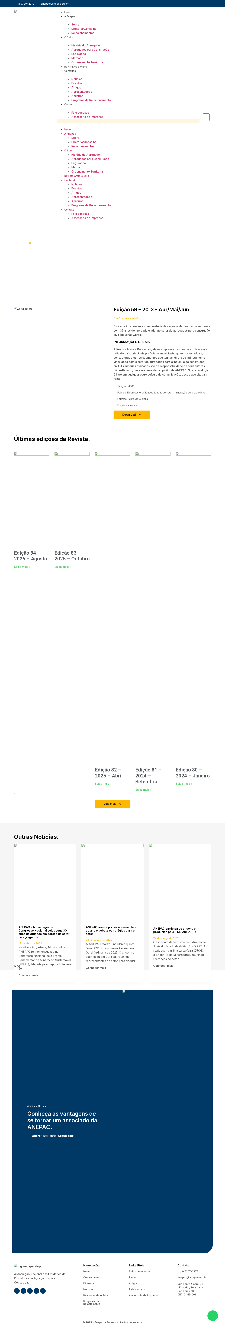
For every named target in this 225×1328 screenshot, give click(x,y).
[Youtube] (209, 3)
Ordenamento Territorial (87, 62)
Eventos (76, 83)
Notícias (76, 79)
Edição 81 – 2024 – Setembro (148, 775)
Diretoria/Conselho (84, 28)
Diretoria (88, 1283)
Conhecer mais (28, 975)
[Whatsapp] (195, 3)
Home (67, 12)
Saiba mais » (22, 566)
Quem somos (91, 1277)
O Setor (68, 37)
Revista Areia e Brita (76, 66)
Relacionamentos (82, 33)
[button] (128, 121)
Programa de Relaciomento (91, 1302)
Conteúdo (70, 70)
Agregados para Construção (90, 49)
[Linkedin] (202, 3)
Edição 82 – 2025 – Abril (109, 773)
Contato (68, 104)
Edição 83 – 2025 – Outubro (72, 556)
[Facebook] (180, 3)
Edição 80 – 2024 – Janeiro (193, 773)
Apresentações (81, 91)
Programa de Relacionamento (91, 100)
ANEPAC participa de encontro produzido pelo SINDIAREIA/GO (174, 930)
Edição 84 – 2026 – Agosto (30, 556)
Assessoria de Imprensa (87, 117)
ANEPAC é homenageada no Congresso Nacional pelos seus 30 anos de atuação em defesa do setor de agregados (44, 932)
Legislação (78, 54)
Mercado (77, 58)
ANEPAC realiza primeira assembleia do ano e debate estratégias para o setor (111, 930)
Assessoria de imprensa (144, 1295)
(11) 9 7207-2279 (188, 1271)
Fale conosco (80, 112)
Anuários (77, 96)
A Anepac (70, 16)
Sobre (75, 24)
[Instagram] (187, 3)
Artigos (76, 87)
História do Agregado (85, 45)
